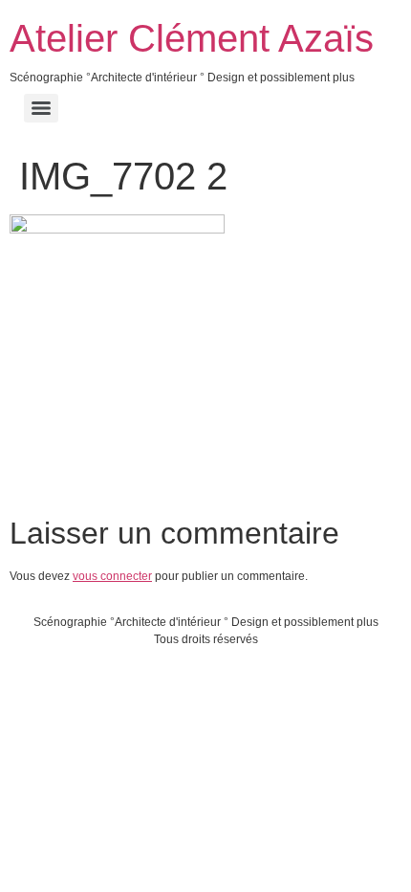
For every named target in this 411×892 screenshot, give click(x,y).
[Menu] (41, 108)
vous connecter (112, 576)
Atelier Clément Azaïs (192, 38)
